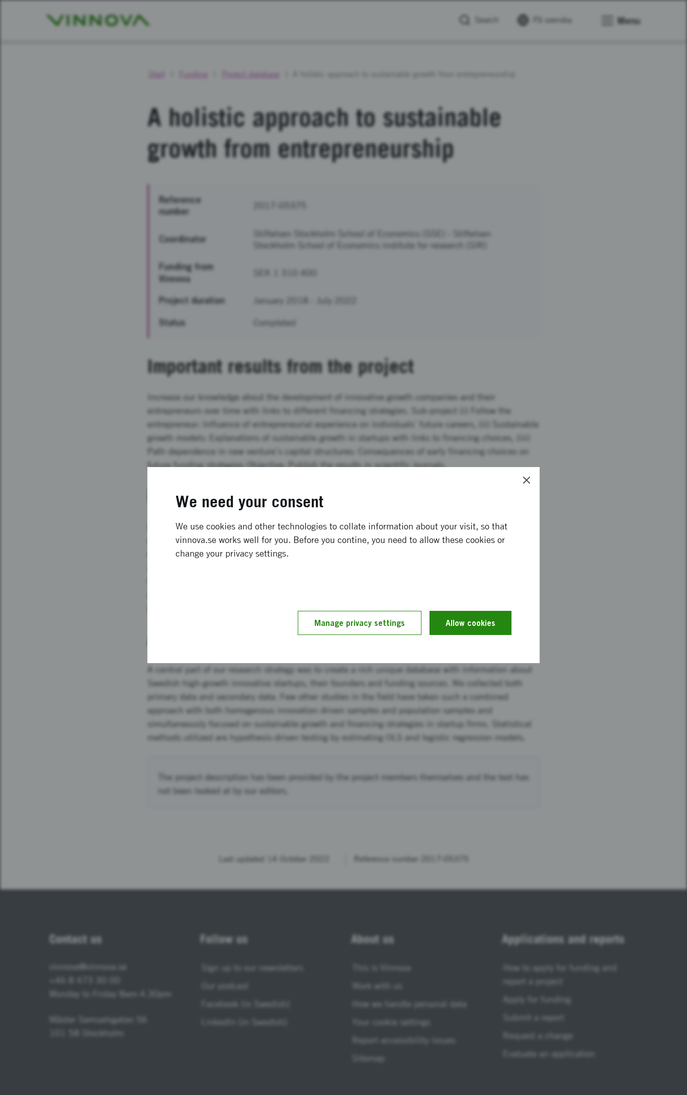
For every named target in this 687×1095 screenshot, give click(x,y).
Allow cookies (470, 623)
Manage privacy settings (359, 623)
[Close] (527, 480)
